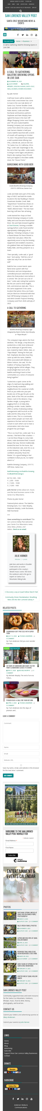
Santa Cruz (30, 86)
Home (9, 4)
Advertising (24, 4)
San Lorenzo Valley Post (21, 15)
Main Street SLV (15, 648)
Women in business (24, 89)
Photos (7, 907)
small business (12, 89)
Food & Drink (14, 53)
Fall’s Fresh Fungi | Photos (27, 925)
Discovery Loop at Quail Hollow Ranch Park (22, 592)
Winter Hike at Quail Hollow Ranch (27, 977)
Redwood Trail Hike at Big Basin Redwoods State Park (27, 952)
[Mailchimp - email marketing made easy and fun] (20, 862)
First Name (9, 847)
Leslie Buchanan (19, 86)
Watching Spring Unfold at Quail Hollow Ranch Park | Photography (27, 914)
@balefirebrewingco (16, 474)
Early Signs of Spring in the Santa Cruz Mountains (27, 965)
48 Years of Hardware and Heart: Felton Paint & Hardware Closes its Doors (20, 667)
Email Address (11, 841)
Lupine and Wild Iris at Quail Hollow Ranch (27, 939)
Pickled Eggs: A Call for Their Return (19, 700)
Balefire (26, 84)
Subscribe (31, 4)
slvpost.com (23, 921)
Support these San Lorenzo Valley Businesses (18, 7)
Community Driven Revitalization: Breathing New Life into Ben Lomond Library (21, 598)
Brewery (10, 86)
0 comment (10, 639)
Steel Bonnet (14, 225)
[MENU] (4, 34)
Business (6, 53)
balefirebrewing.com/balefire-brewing (20, 471)
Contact (34, 7)
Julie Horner (13, 84)
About (13, 4)
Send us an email (19, 529)
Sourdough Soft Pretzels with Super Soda (20, 632)
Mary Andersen (9, 1017)
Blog (18, 4)
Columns (6, 614)
